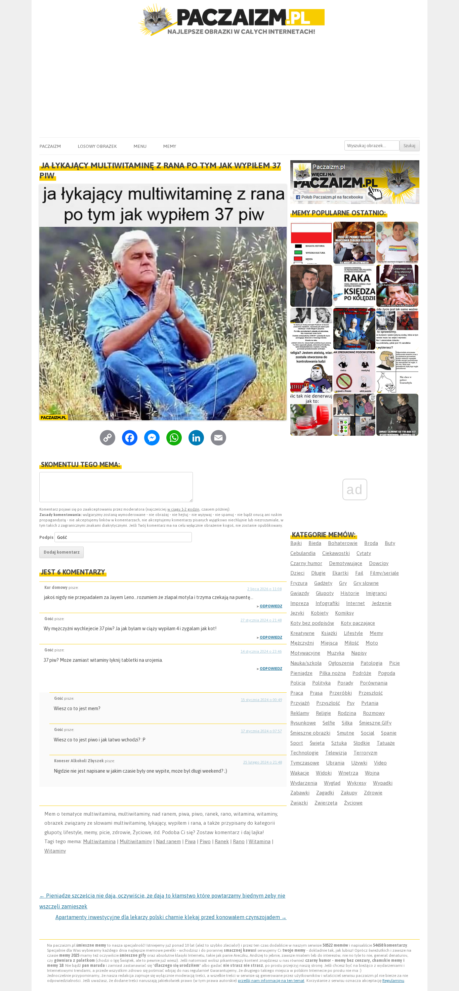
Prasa (316, 693)
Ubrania (335, 763)
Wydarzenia (303, 783)
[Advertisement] (229, 87)
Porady (345, 683)
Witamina (259, 841)
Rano (239, 841)
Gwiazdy (299, 593)
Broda (371, 543)
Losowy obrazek (97, 146)
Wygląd (332, 783)
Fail (359, 573)
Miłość (351, 643)
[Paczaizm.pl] (229, 19)
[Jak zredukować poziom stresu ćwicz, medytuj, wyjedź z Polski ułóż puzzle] (354, 372)
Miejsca (329, 643)
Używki (359, 763)
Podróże (361, 673)
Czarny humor (306, 563)
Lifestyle (353, 633)
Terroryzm (365, 753)
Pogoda (386, 673)
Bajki (296, 543)
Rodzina (347, 713)
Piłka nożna (332, 673)
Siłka (347, 723)
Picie (394, 663)
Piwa (190, 841)
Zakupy (349, 792)
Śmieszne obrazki (310, 733)
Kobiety (319, 613)
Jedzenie (381, 603)
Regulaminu (393, 980)
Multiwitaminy (136, 841)
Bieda (314, 543)
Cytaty (364, 553)
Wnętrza (348, 773)
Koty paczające (358, 623)
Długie (318, 573)
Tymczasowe (304, 763)
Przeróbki (340, 693)
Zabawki (299, 792)
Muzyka (335, 653)
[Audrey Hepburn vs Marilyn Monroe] (311, 329)
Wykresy (356, 783)
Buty (390, 543)
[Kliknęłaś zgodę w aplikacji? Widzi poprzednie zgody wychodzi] (354, 415)
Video (380, 763)
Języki (297, 613)
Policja (297, 683)
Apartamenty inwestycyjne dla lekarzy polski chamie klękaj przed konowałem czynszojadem (171, 917)
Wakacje (299, 773)
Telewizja (336, 753)
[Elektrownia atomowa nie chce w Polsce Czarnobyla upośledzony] (397, 372)
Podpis (46, 537)
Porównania (373, 683)
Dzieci (297, 573)
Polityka (321, 683)
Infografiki (327, 603)
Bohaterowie (343, 543)
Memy (169, 146)
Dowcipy (378, 563)
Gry (343, 583)
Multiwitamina (99, 841)
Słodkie (361, 743)
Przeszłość (371, 693)
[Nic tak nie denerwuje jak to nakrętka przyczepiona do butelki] (311, 415)
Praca (296, 693)
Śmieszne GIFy (375, 723)
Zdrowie (373, 792)
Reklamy (299, 713)
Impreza (299, 603)
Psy (350, 703)
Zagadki (325, 792)
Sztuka (339, 743)
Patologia (371, 663)
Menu (140, 146)
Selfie (329, 723)
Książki (329, 633)
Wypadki (382, 783)
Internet (355, 603)
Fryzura (298, 583)
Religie (323, 713)
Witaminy (55, 851)
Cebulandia (303, 553)
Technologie (304, 753)
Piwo (205, 841)
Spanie (389, 733)
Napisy (359, 653)
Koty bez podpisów (312, 623)
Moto (372, 643)
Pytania (369, 703)
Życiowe (353, 803)
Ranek (222, 841)
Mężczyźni (302, 643)
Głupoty (325, 593)
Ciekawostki (336, 553)
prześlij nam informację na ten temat (271, 980)
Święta (317, 743)
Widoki (324, 773)
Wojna (372, 773)
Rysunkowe (303, 723)
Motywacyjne (305, 653)
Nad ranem (168, 841)
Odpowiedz (271, 606)
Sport (296, 743)
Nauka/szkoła (306, 663)
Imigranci (376, 593)
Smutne (345, 733)
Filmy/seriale (384, 573)
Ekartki (340, 573)
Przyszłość (328, 703)
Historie (349, 593)
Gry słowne (366, 583)
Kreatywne (302, 633)
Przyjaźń (299, 703)
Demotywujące (345, 563)
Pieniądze (301, 673)
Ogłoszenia (341, 663)
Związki (299, 803)
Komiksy (344, 613)
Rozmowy (374, 713)
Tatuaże (386, 743)
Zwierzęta (326, 803)
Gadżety (323, 583)
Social (367, 733)
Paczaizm (50, 146)
